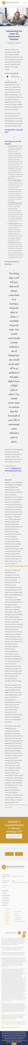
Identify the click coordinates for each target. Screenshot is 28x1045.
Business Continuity (21, 1024)
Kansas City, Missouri (20, 921)
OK (14, 1043)
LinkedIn (12, 563)
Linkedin (19, 853)
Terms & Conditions (21, 1021)
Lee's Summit (18, 911)
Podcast (19, 42)
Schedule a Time (14, 836)
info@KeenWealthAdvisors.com (19, 882)
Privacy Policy (13, 1021)
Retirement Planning (14, 43)
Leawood (17, 915)
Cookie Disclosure (13, 1024)
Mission (7, 914)
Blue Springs (18, 919)
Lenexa (7, 912)
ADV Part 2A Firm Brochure (7, 1022)
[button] (14, 1038)
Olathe (16, 913)
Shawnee (8, 918)
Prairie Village (18, 917)
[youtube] (24, 933)
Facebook (9, 853)
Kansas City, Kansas (7, 922)
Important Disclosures (6, 1021)
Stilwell (7, 916)
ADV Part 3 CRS (16, 1022)
